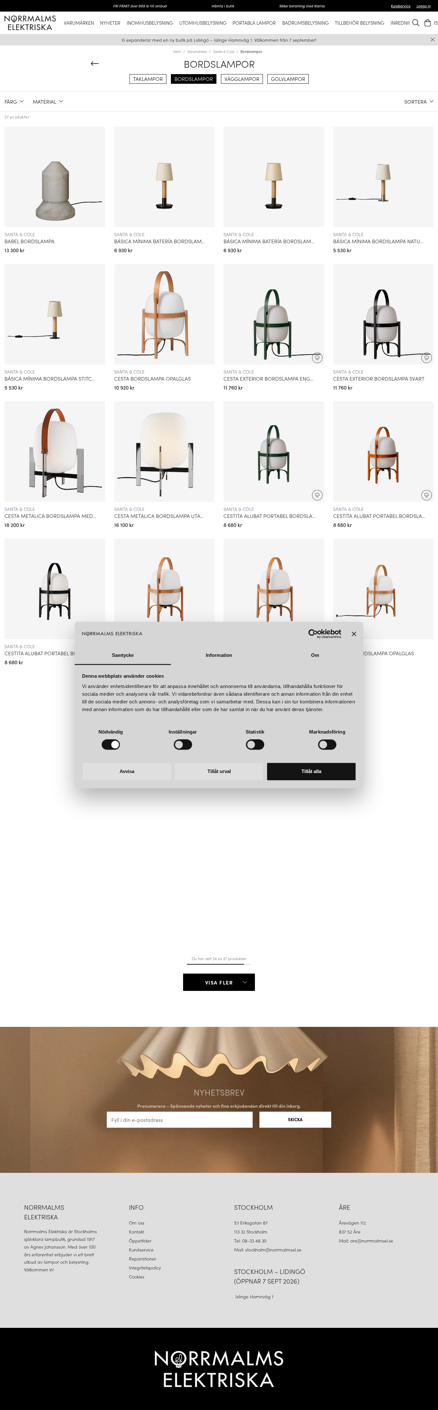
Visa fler (219, 982)
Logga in (424, 5)
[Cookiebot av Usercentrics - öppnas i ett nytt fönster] (313, 634)
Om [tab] (315, 655)
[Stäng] (432, 39)
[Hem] (30, 22)
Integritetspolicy (145, 1267)
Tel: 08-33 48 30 (251, 1240)
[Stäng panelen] (354, 634)
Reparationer (142, 1258)
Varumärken (197, 51)
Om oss (136, 1222)
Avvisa (127, 771)
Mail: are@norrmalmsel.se (366, 1240)
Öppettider (140, 1240)
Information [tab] (219, 655)
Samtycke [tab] (123, 655)
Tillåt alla (311, 771)
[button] (14, 101)
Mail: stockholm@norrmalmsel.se (267, 1249)
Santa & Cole (223, 51)
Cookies (136, 1276)
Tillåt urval (219, 771)
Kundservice (400, 5)
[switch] (183, 745)
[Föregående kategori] (95, 63)
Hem (177, 51)
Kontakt (137, 1231)
